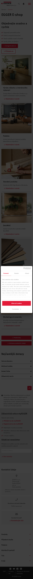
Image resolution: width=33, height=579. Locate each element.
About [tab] (27, 273)
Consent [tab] (6, 273)
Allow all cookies (16, 303)
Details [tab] (16, 273)
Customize (15, 309)
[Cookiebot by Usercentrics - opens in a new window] (23, 268)
